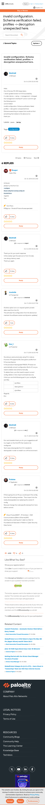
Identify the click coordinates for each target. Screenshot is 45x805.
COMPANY (9, 691)
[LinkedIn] (25, 769)
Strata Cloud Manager (12, 661)
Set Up (19, 122)
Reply (21, 147)
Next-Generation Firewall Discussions (17, 634)
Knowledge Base (11, 750)
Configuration (13, 129)
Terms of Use (9, 719)
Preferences (33, 801)
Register (26, 3)
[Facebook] (32, 769)
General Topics (10, 43)
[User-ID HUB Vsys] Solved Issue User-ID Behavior (22, 649)
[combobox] (13, 34)
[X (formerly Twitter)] (12, 769)
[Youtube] (18, 769)
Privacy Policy (34, 795)
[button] (10, 801)
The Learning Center (13, 746)
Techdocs (7, 755)
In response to (22, 243)
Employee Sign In (39, 3)
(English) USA (39, 7)
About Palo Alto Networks (15, 696)
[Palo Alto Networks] (22, 685)
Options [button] (36, 43)
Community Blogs (11, 737)
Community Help (11, 741)
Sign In (32, 3)
